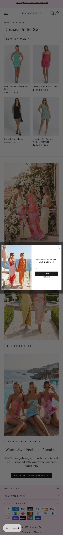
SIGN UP (46, 273)
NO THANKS (46, 277)
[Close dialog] (59, 247)
